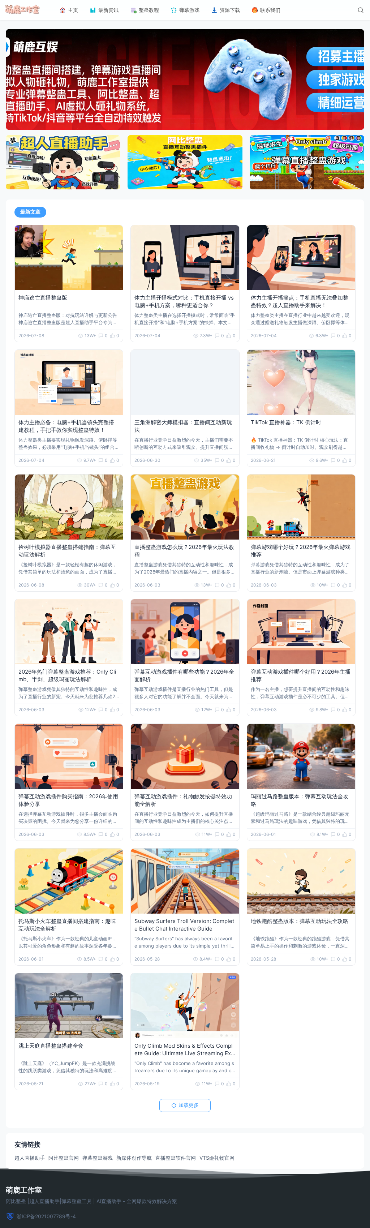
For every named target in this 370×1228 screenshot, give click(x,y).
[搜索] (360, 10)
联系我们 (270, 10)
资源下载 (230, 10)
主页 (73, 10)
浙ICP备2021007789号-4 (46, 1216)
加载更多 (188, 1105)
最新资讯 (108, 10)
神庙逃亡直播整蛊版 (42, 297)
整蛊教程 (149, 10)
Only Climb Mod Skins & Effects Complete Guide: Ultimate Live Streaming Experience (184, 1053)
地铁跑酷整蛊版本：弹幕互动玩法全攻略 (299, 921)
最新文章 (30, 212)
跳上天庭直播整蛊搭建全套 (50, 1045)
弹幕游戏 (189, 10)
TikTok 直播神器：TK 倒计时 (286, 422)
